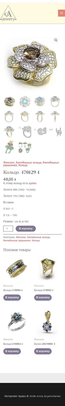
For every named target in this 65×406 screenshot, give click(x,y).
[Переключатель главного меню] (61, 13)
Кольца (22, 165)
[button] (56, 40)
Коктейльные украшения (16, 240)
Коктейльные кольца (28, 162)
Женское (8, 162)
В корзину (25, 228)
